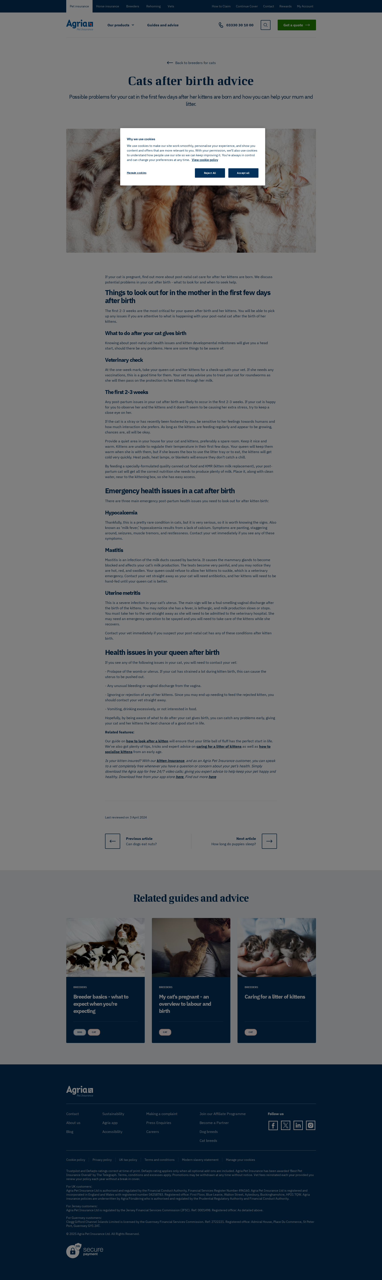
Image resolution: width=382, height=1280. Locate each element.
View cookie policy (205, 160)
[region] (192, 157)
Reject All (210, 173)
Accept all (243, 173)
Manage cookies (137, 172)
